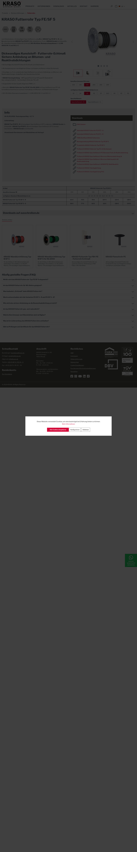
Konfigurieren (75, 430)
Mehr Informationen (68, 424)
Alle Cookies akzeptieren (58, 430)
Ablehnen (85, 430)
